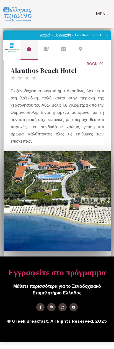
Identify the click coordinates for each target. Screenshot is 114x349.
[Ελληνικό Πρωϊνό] (18, 14)
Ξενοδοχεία (62, 35)
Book (93, 63)
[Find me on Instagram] (62, 307)
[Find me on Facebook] (40, 307)
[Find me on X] (51, 307)
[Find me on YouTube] (73, 307)
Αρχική (45, 35)
